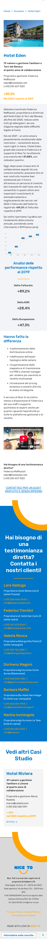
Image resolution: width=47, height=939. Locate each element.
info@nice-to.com (31, 902)
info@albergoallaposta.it (17, 653)
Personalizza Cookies (23, 915)
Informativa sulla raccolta (19, 935)
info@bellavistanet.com (17, 602)
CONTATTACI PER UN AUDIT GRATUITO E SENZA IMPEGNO (23, 489)
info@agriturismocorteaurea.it (21, 682)
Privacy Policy (14, 911)
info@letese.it (12, 732)
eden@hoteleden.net (15, 82)
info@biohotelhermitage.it (19, 707)
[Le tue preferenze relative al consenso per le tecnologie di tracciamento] (43, 935)
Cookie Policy (31, 911)
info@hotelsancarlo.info (17, 628)
